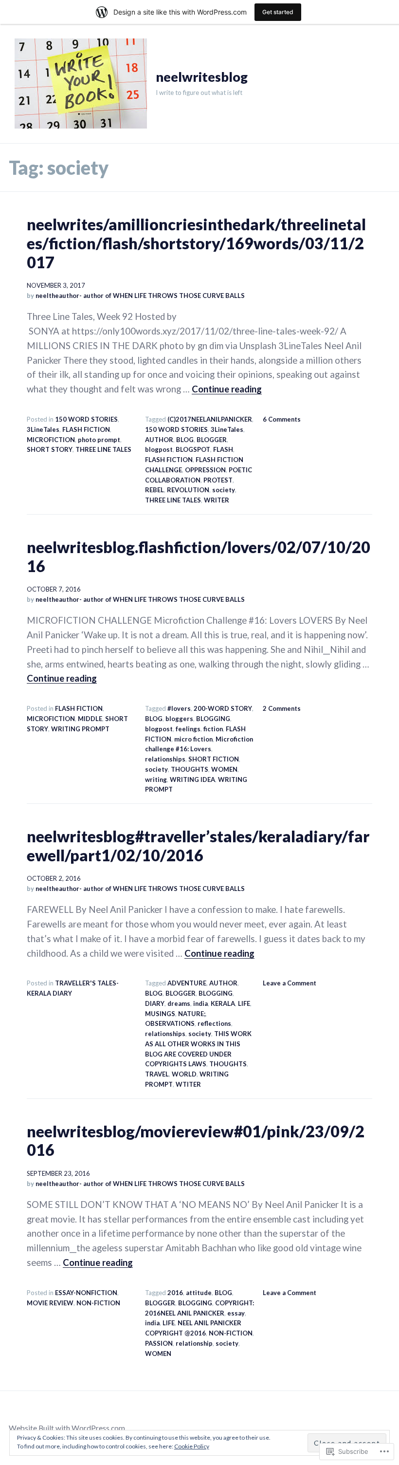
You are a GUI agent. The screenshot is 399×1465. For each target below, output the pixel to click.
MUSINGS (160, 1014)
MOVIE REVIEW (50, 1303)
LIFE (244, 1003)
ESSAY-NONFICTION (86, 1293)
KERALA (223, 1003)
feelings (188, 729)
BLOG (185, 440)
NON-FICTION (98, 1303)
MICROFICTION (51, 440)
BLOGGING (213, 719)
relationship (194, 1343)
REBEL (154, 490)
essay (236, 1313)
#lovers (179, 708)
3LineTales (43, 429)
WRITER (216, 500)
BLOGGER (212, 440)
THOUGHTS (189, 769)
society (223, 490)
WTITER (188, 1084)
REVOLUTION (188, 490)
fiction (213, 729)
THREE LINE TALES (103, 449)
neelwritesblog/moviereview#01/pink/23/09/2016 (195, 1141)
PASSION (159, 1343)
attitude (199, 1293)
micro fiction (193, 739)
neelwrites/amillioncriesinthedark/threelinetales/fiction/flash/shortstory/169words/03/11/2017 (196, 243)
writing (156, 779)
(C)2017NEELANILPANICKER (209, 419)
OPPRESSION (205, 470)
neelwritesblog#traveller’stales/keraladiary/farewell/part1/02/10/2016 (198, 846)
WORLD (184, 1074)
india (200, 1003)
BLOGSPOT (193, 449)
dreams (178, 1003)
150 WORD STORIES (86, 419)
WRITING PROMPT (80, 729)
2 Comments (282, 708)
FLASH (223, 449)
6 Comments (282, 419)
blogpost (159, 449)
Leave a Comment (289, 983)
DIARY (154, 1003)
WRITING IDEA (192, 779)
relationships (165, 759)
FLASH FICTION (86, 429)
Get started (277, 12)
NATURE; (191, 1014)
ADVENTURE (186, 983)
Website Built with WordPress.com (67, 1428)
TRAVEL (157, 1074)
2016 (175, 1293)
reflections (214, 1023)
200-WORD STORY (223, 708)
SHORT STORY (50, 449)
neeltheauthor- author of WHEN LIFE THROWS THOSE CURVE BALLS (140, 295)
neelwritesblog (202, 77)
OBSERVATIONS (170, 1023)
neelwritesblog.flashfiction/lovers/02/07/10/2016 (198, 556)
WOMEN (224, 769)
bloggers (179, 719)
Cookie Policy (191, 1446)
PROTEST (218, 480)
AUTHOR (159, 440)
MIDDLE (90, 719)
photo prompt (99, 440)
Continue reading (227, 389)
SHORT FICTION (213, 759)
